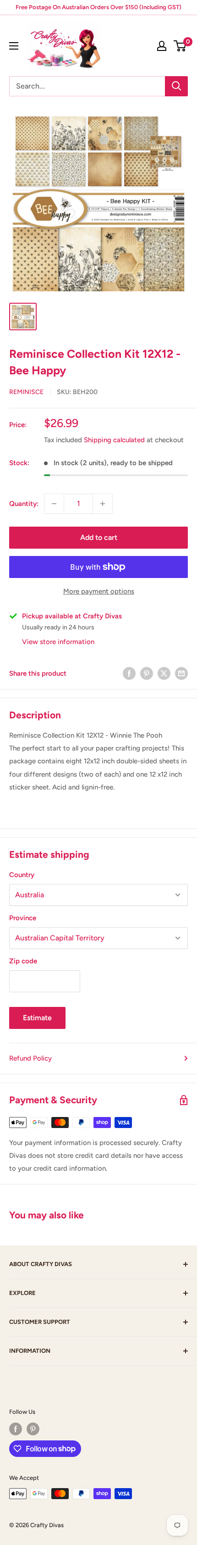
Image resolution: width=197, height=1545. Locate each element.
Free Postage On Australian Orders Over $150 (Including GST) (98, 7)
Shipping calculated (114, 440)
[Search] (176, 86)
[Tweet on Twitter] (164, 673)
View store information (58, 642)
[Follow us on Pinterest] (33, 1429)
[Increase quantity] (102, 503)
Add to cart (98, 537)
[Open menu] (13, 46)
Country (21, 875)
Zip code (23, 961)
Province (22, 918)
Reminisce (26, 392)
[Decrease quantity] (54, 503)
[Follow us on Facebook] (15, 1429)
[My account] (161, 46)
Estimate (37, 1017)
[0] (180, 45)
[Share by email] (181, 673)
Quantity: (23, 504)
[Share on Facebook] (129, 673)
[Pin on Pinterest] (146, 673)
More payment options (98, 591)
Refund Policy (30, 1058)
